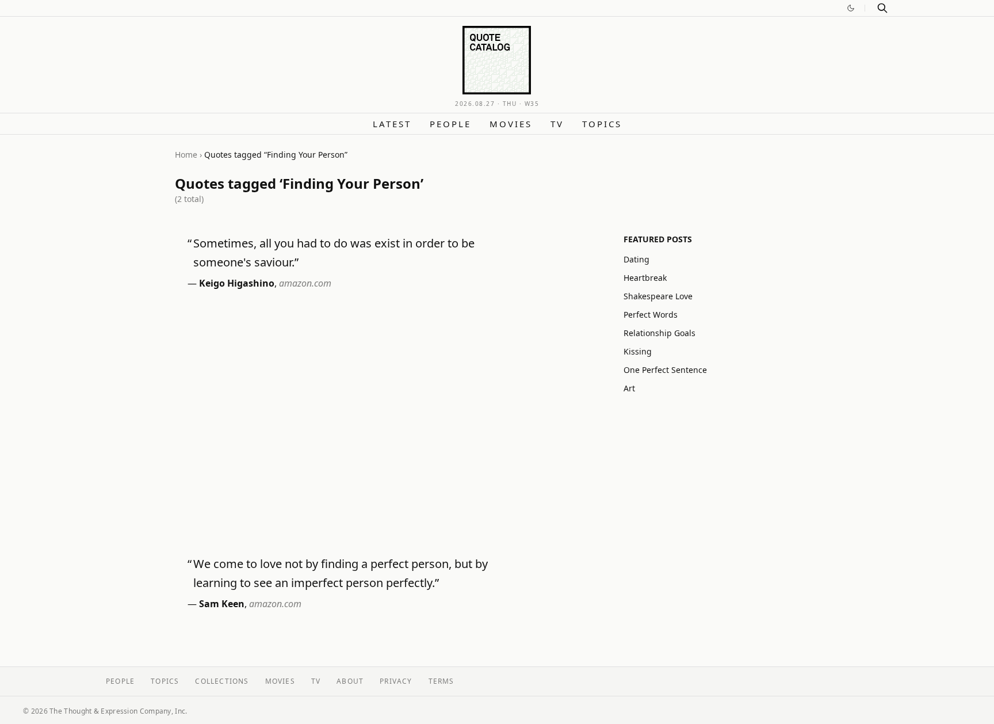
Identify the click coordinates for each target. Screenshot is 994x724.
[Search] (882, 8)
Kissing (638, 351)
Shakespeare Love (658, 296)
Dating (636, 259)
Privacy (396, 681)
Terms (441, 681)
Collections (221, 681)
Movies (511, 123)
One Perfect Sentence (665, 369)
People (450, 123)
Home (186, 154)
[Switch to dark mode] (851, 8)
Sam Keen (221, 603)
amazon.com (305, 283)
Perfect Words (651, 314)
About (350, 681)
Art (629, 388)
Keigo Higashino (236, 283)
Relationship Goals (659, 332)
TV (557, 123)
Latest (392, 123)
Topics (602, 123)
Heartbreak (645, 277)
